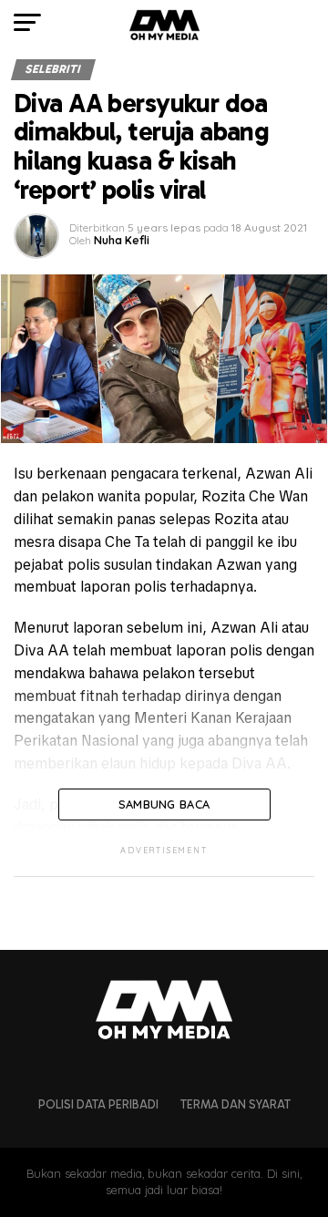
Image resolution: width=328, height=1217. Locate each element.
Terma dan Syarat (235, 1104)
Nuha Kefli (121, 240)
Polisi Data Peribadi (98, 1104)
